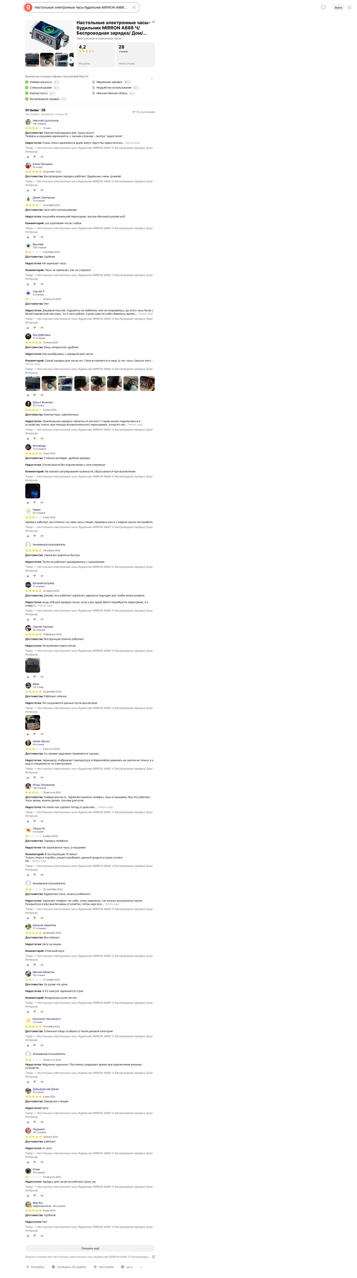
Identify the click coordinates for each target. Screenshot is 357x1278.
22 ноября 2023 (51, 205)
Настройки (106, 1267)
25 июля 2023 (50, 1136)
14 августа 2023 (52, 1177)
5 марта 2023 (50, 836)
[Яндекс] (28, 7)
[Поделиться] (153, 21)
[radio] (27, 157)
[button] (32, 60)
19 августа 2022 (52, 792)
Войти (338, 7)
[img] (33, 128)
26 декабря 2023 (52, 932)
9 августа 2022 (51, 748)
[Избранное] (323, 7)
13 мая (47, 128)
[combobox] (80, 7)
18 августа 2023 (52, 299)
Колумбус (37, 1267)
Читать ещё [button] (132, 142)
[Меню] (349, 7)
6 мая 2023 (49, 1096)
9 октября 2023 (51, 252)
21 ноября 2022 (51, 979)
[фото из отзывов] (32, 383)
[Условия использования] (151, 78)
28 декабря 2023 (52, 171)
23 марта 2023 (51, 590)
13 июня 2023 (50, 342)
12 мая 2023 (50, 409)
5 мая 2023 (49, 453)
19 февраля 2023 (52, 634)
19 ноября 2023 (51, 1026)
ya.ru (129, 1267)
